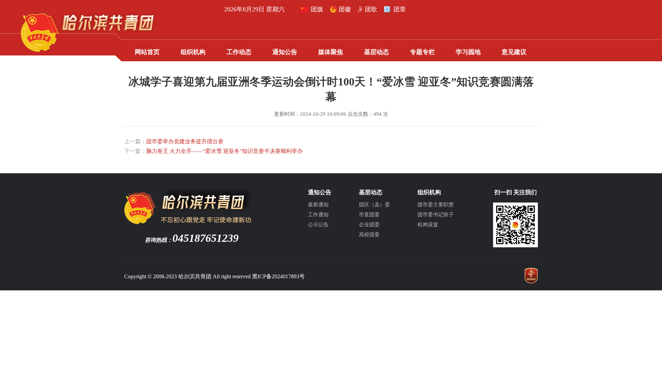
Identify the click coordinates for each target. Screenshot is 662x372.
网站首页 (147, 52)
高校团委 (369, 234)
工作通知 (318, 214)
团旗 (317, 9)
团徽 (345, 9)
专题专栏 (422, 52)
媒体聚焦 (330, 52)
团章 (399, 9)
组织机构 (193, 52)
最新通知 (318, 204)
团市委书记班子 (436, 214)
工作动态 (239, 52)
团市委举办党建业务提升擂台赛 (184, 141)
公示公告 (318, 224)
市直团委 (369, 214)
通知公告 (284, 52)
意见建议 (514, 52)
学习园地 (468, 52)
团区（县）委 (374, 204)
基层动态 (376, 52)
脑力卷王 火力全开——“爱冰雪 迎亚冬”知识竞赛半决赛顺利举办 (224, 151)
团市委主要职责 (436, 204)
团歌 (371, 9)
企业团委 (369, 224)
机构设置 (428, 224)
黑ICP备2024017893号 (278, 276)
